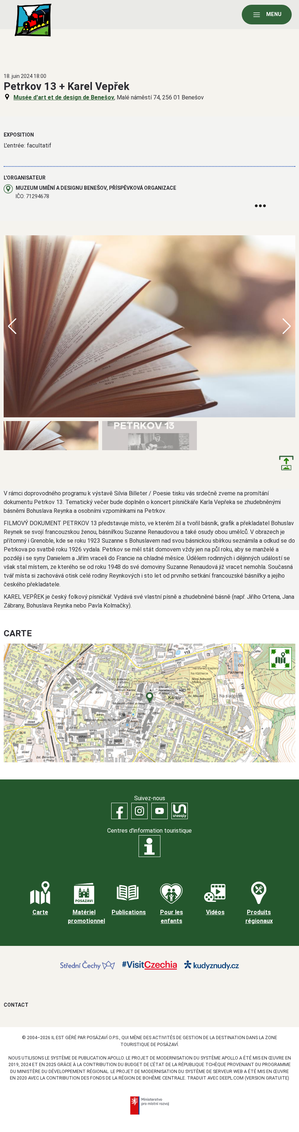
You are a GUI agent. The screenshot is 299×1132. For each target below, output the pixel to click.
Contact (16, 1005)
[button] (287, 326)
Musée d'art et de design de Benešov (63, 97)
